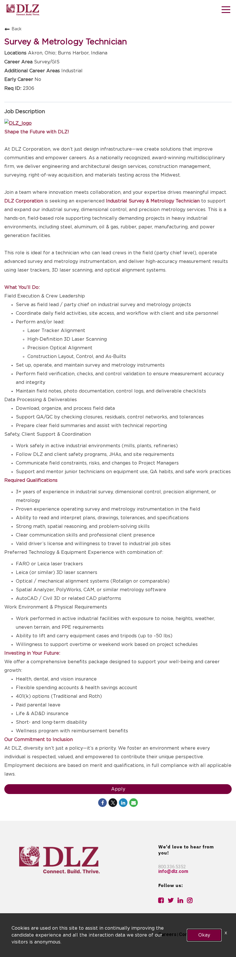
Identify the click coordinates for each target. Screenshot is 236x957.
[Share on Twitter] (113, 802)
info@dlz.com (173, 871)
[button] (226, 10)
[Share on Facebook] (102, 802)
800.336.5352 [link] (172, 866)
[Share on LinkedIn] (123, 802)
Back (17, 29)
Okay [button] (204, 935)
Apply (118, 789)
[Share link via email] (133, 802)
